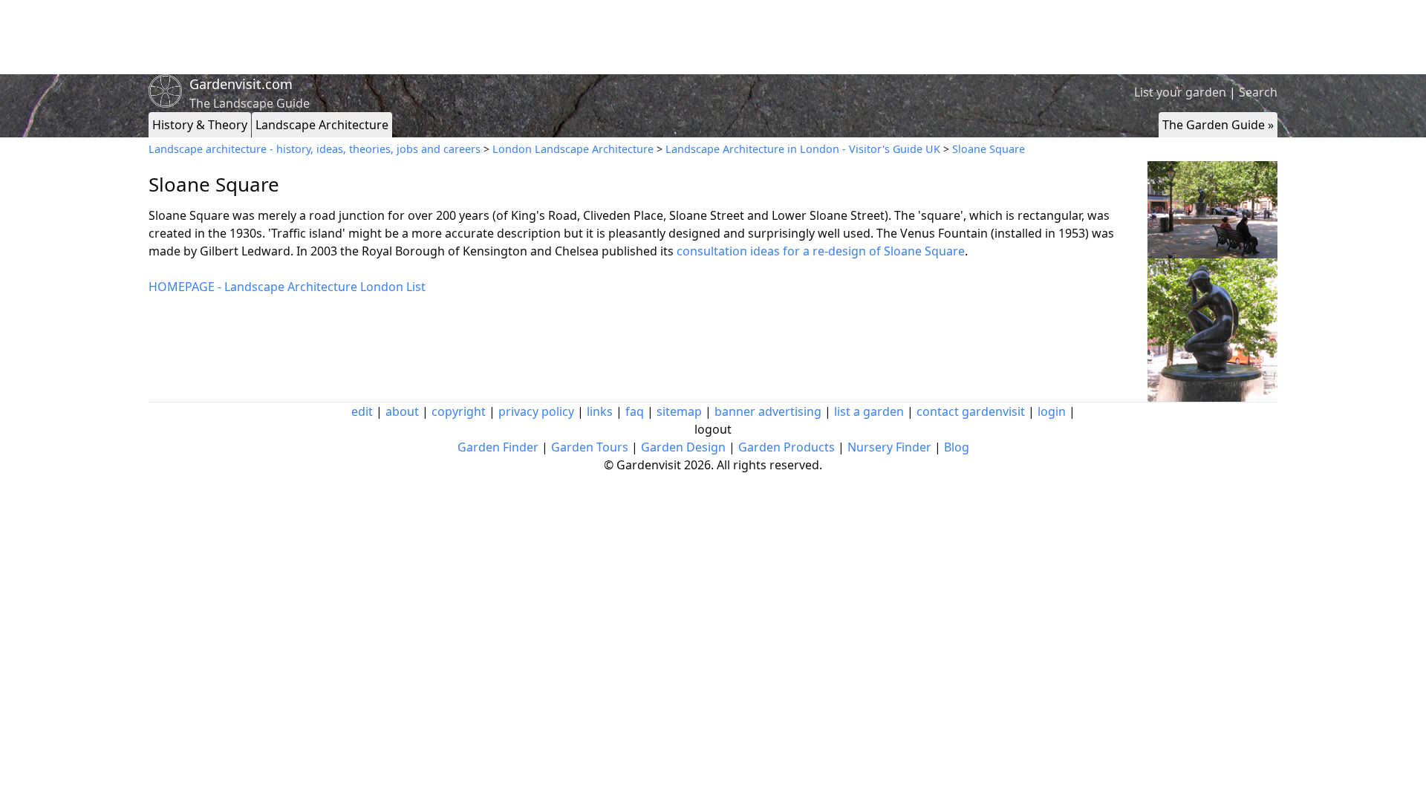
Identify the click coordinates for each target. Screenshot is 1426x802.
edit (362, 411)
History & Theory (199, 125)
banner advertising (767, 411)
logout (713, 429)
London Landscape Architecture (573, 149)
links (600, 411)
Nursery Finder (889, 447)
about (402, 411)
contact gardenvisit (971, 411)
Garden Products (786, 447)
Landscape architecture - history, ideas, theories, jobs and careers (315, 149)
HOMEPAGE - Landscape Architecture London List (287, 286)
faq (634, 411)
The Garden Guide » (1218, 125)
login (1052, 411)
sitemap (679, 411)
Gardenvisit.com (241, 84)
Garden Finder (498, 447)
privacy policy (536, 411)
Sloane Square (988, 149)
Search (1258, 92)
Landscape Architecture (321, 125)
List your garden (1180, 92)
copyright (459, 411)
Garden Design (683, 447)
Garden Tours (589, 447)
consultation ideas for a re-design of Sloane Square (821, 251)
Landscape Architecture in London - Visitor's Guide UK (802, 149)
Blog (956, 447)
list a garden (869, 411)
